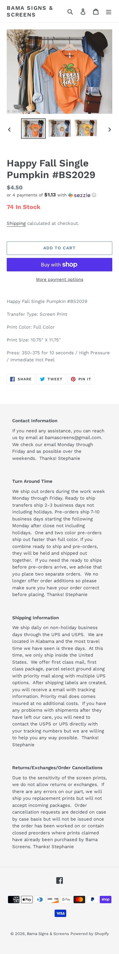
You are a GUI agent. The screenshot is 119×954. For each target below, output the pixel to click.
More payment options (59, 279)
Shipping (16, 223)
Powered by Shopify (89, 933)
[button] (51, 195)
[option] (33, 128)
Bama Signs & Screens (30, 11)
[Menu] (108, 11)
